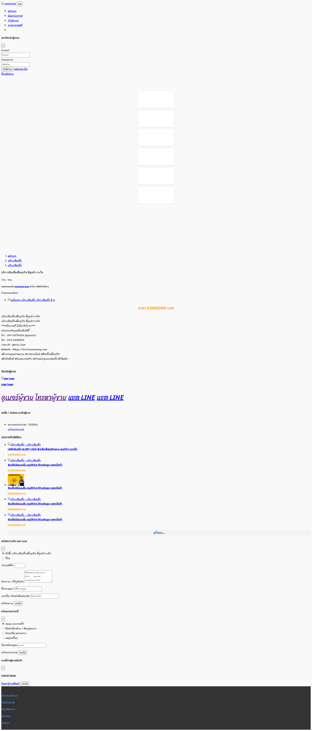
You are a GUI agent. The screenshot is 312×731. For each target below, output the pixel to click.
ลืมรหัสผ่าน (7, 74)
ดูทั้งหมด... (159, 532)
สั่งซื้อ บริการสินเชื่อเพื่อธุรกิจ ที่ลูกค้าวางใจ (28, 553)
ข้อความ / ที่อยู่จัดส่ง (12, 581)
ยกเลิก (18, 603)
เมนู (19, 4)
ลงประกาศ (10, 3)
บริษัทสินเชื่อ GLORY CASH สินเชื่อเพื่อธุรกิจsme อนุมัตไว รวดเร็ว (42, 449)
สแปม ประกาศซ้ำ (14, 623)
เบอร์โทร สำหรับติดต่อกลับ (15, 596)
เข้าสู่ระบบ (13, 20)
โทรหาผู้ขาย (50, 397)
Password (7, 59)
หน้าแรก (12, 11)
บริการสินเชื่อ (15, 260)
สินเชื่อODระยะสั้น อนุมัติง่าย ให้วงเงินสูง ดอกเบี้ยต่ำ (35, 465)
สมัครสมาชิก (21, 69)
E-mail (5, 50)
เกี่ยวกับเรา (6, 716)
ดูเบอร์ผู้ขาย (17, 397)
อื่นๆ (7, 558)
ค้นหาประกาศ (15, 15)
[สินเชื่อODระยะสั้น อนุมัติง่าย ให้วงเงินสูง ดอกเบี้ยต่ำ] (24, 460)
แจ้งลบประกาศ (16, 429)
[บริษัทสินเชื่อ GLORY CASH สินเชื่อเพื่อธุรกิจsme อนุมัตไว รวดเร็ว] (24, 444)
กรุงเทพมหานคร (22, 286)
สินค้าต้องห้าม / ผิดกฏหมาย (20, 628)
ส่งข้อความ (7, 603)
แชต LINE (81, 397)
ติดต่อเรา (5, 722)
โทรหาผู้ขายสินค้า (10, 683)
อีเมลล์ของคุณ (9, 645)
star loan (7, 384)
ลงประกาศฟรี (15, 25)
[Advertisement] (156, 228)
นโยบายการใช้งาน (9, 695)
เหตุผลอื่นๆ (11, 638)
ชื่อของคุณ (7, 588)
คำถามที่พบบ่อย (8, 709)
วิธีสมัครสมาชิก (8, 702)
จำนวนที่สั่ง (7, 565)
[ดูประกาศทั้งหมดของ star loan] (7, 378)
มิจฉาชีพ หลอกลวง (15, 633)
